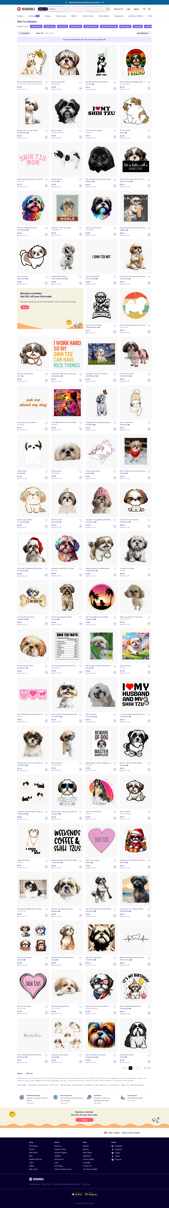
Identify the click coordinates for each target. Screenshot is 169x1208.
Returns (86, 1149)
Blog (30, 1156)
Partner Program (60, 1153)
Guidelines (87, 1156)
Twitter (117, 1153)
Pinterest (118, 1159)
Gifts (150, 16)
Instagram (118, 1146)
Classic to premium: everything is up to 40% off (84, 2)
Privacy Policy (45, 1184)
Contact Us (87, 1166)
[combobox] (73, 9)
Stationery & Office (136, 16)
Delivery (86, 1146)
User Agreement (34, 1184)
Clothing (33, 16)
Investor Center (60, 1149)
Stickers (48, 16)
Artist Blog (58, 1166)
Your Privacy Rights (90, 1169)
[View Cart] (149, 9)
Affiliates (57, 1156)
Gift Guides (33, 1146)
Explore (20, 16)
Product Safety (88, 1159)
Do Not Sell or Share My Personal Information (66, 1184)
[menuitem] (20, 16)
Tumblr (117, 1156)
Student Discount (35, 1159)
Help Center (87, 1153)
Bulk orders (33, 1169)
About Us (57, 1146)
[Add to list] (46, 82)
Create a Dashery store (63, 1169)
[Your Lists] (144, 9)
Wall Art (74, 16)
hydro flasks (55, 1080)
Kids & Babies (104, 16)
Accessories (118, 16)
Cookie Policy (86, 1184)
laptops (114, 1078)
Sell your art (59, 1159)
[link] (36, 26)
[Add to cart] (46, 88)
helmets (38, 1080)
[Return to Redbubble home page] (26, 9)
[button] (84, 2)
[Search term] (108, 9)
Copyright (86, 1163)
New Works (33, 1153)
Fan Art (32, 1149)
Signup (31, 1166)
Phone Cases (61, 16)
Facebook (118, 1149)
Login (31, 1163)
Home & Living (88, 16)
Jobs (56, 1163)
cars (27, 1080)
